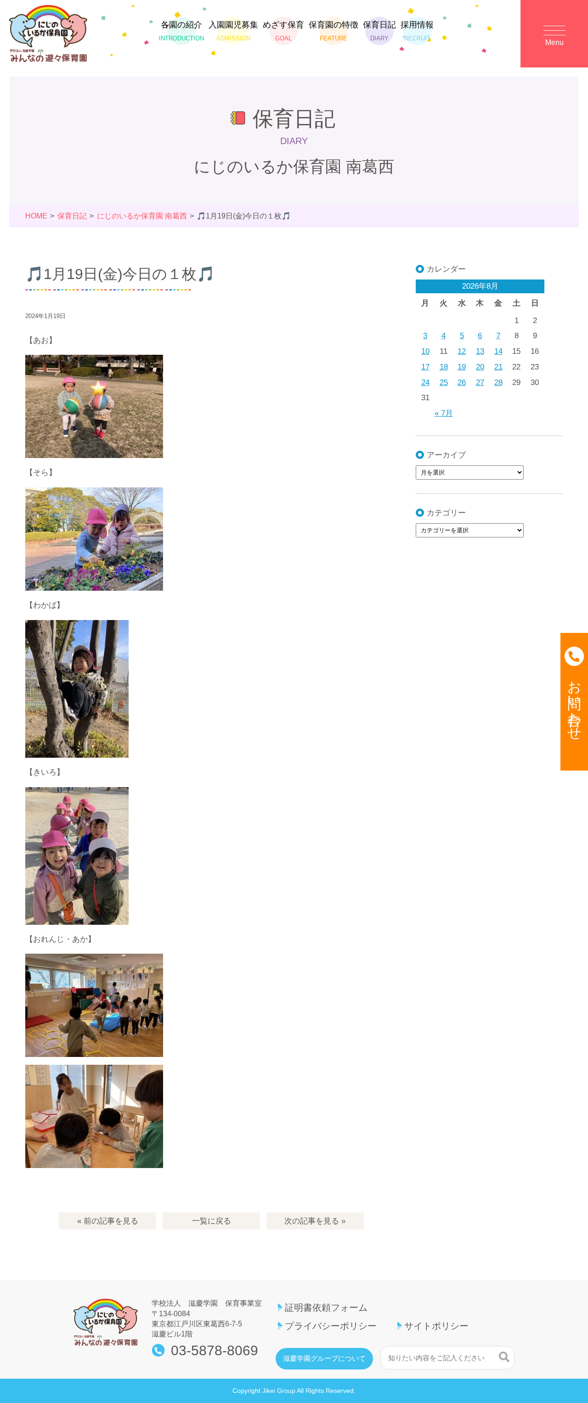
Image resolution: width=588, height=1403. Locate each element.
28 (498, 382)
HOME (36, 216)
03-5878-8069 (214, 1351)
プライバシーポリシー (331, 1326)
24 (425, 382)
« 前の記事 (107, 1221)
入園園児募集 (233, 31)
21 (498, 367)
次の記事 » (314, 1221)
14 (498, 351)
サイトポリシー (436, 1326)
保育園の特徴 (333, 31)
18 (444, 367)
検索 (504, 1356)
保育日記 (379, 31)
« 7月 (444, 413)
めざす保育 (283, 31)
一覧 (211, 1221)
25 (444, 382)
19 (462, 367)
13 (480, 351)
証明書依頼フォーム (326, 1307)
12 (462, 351)
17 (425, 367)
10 (425, 351)
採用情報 (417, 31)
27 (480, 382)
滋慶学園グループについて (324, 1358)
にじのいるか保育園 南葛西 (142, 216)
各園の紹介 (181, 31)
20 (480, 367)
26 (462, 382)
